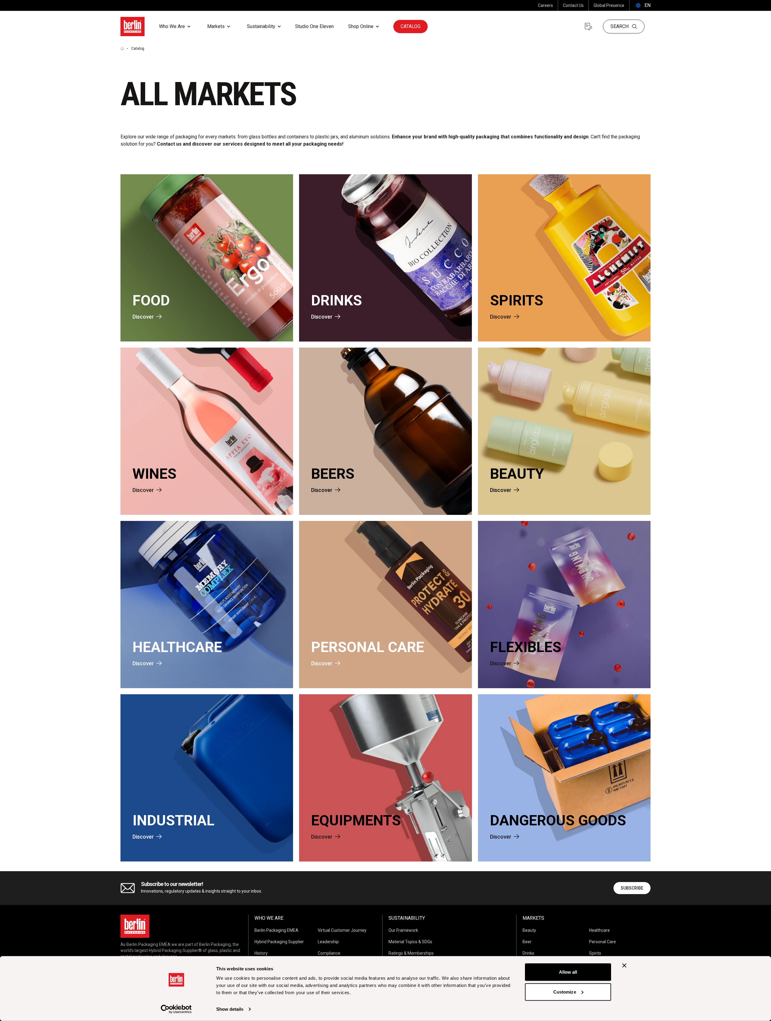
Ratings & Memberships (411, 953)
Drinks (528, 953)
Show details (229, 1009)
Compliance (329, 953)
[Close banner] (624, 965)
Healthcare (599, 930)
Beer (527, 941)
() (642, 5)
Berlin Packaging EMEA (276, 930)
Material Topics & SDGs (410, 941)
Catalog (410, 26)
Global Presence (609, 5)
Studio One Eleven (314, 26)
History (261, 953)
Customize (564, 991)
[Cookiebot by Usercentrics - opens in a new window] (176, 1009)
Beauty (529, 930)
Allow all (568, 972)
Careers (545, 5)
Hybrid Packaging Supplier (279, 941)
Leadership (328, 941)
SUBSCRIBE (632, 888)
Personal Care (602, 941)
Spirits (595, 953)
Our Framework (403, 930)
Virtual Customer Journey (342, 930)
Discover (143, 317)
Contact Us (573, 5)
